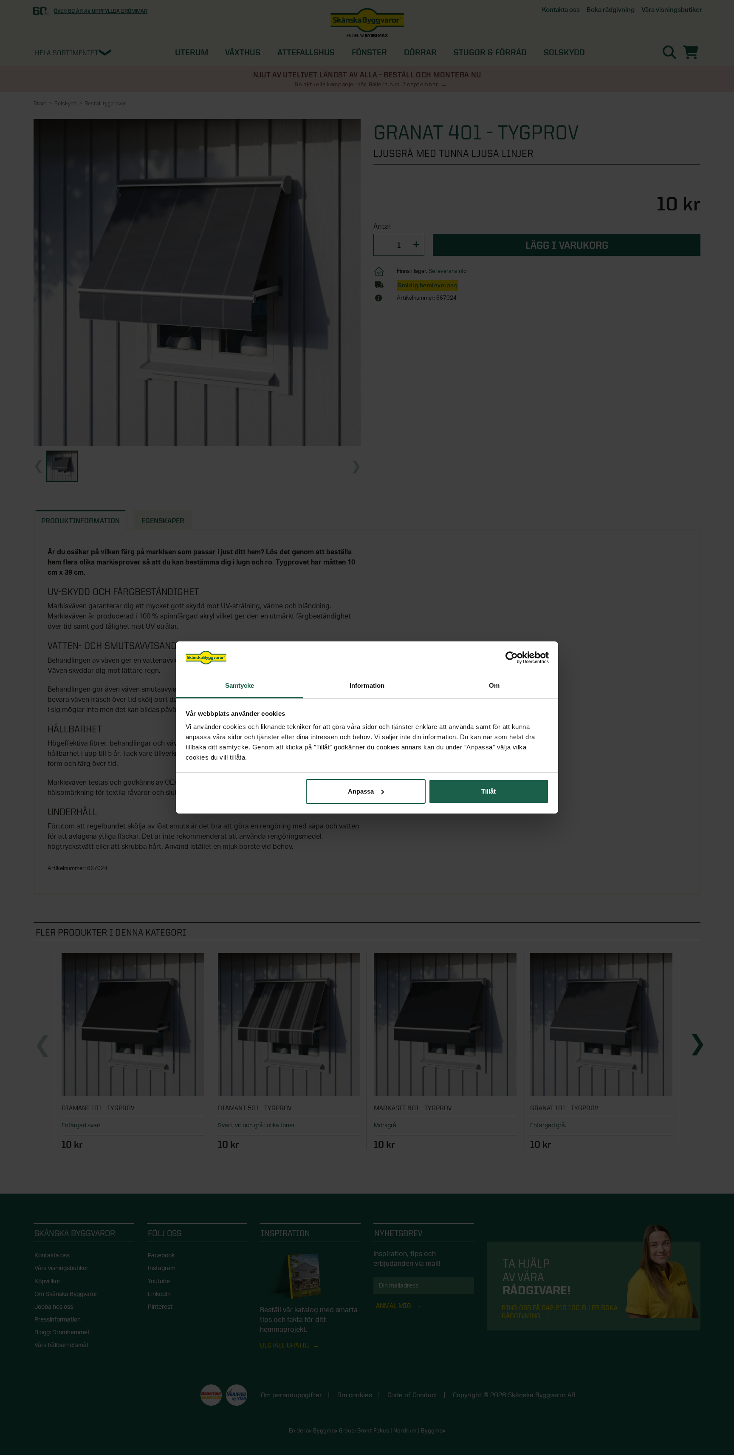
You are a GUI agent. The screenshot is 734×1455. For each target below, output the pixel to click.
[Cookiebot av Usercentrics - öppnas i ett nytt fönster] (511, 657)
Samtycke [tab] (239, 685)
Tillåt (488, 791)
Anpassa (361, 791)
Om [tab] (494, 685)
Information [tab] (367, 685)
